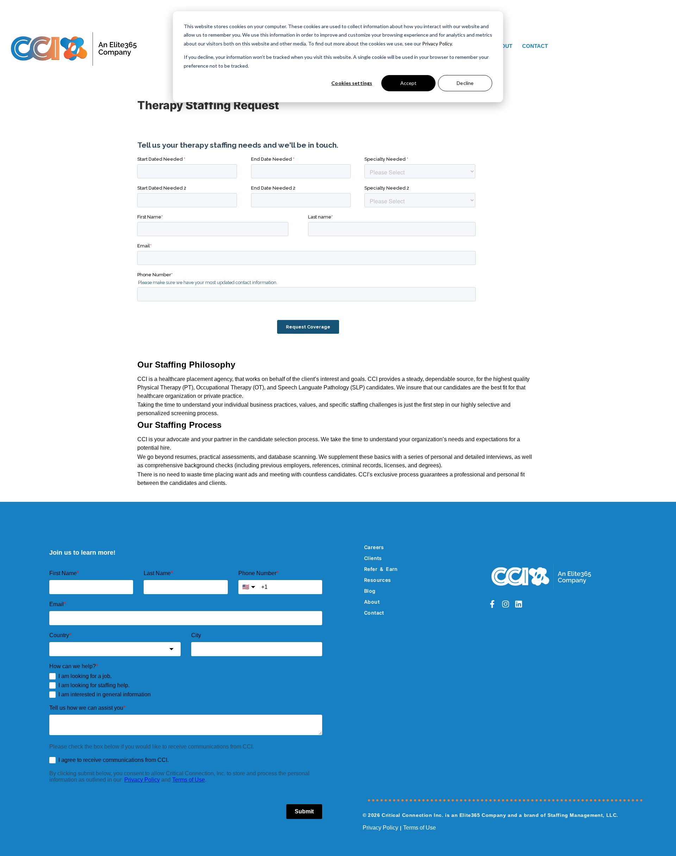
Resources (377, 580)
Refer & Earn (381, 569)
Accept (408, 83)
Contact (535, 46)
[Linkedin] (518, 604)
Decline (465, 83)
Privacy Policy (437, 44)
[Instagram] (505, 604)
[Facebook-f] (492, 604)
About (372, 602)
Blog (370, 591)
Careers (374, 547)
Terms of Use (419, 828)
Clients (373, 558)
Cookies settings (351, 83)
